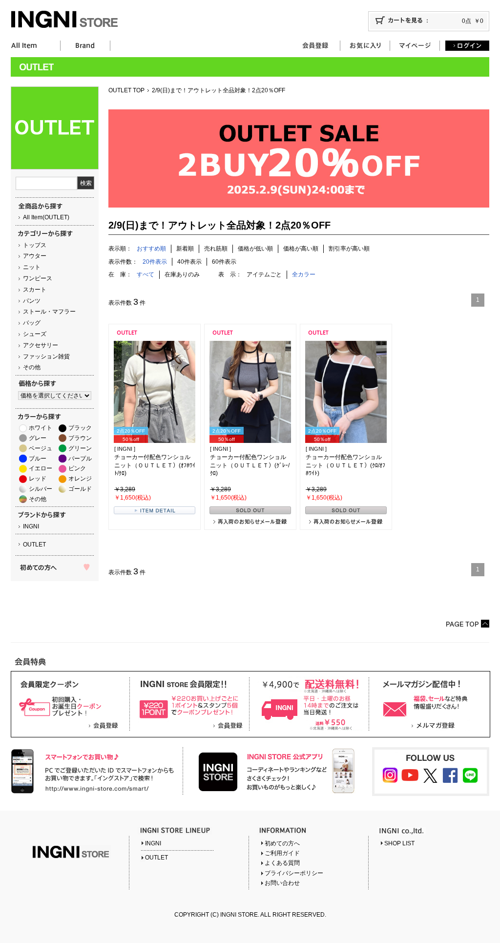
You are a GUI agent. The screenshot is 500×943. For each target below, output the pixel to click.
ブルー (37, 458)
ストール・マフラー (49, 311)
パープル (80, 458)
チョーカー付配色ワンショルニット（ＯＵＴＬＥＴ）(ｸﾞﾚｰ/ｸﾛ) (250, 465)
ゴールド (80, 488)
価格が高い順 (300, 248)
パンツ (32, 300)
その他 (32, 367)
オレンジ (80, 478)
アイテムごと (264, 274)
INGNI (31, 526)
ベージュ (40, 448)
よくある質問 (282, 862)
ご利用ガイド (282, 853)
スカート (34, 289)
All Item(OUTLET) (46, 217)
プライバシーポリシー (294, 873)
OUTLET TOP (126, 90)
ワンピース (37, 278)
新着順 (185, 248)
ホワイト (40, 427)
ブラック (80, 427)
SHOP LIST (399, 843)
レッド (37, 478)
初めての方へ (282, 843)
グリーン (80, 448)
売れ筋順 (216, 248)
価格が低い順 (255, 248)
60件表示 (224, 261)
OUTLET (34, 544)
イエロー (40, 468)
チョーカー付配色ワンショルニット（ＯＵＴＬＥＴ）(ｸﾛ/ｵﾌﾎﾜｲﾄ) (345, 465)
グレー (37, 438)
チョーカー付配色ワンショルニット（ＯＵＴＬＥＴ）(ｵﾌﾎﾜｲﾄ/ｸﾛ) (154, 465)
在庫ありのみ (182, 274)
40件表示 (189, 261)
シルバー (40, 488)
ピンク (77, 468)
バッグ (32, 322)
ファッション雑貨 (46, 356)
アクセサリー (40, 345)
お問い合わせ (282, 883)
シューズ (34, 334)
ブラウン (80, 438)
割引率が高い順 (349, 248)
